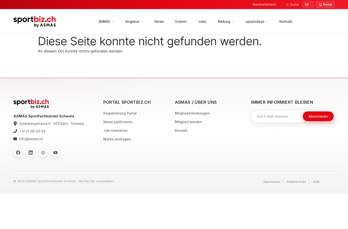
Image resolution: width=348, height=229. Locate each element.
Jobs (202, 21)
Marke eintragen (117, 139)
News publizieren (118, 122)
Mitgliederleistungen (192, 113)
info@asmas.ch (31, 139)
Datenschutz (296, 181)
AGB (316, 181)
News (159, 21)
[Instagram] (43, 152)
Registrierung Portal (120, 113)
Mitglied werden (188, 122)
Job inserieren (115, 130)
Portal (327, 4)
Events (181, 21)
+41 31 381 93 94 (32, 131)
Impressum (272, 181)
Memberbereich (264, 4)
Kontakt (285, 21)
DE (307, 4)
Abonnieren (318, 116)
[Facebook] (18, 152)
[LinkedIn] (30, 152)
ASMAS (104, 21)
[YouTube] (55, 152)
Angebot (132, 21)
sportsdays (255, 21)
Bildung (224, 21)
